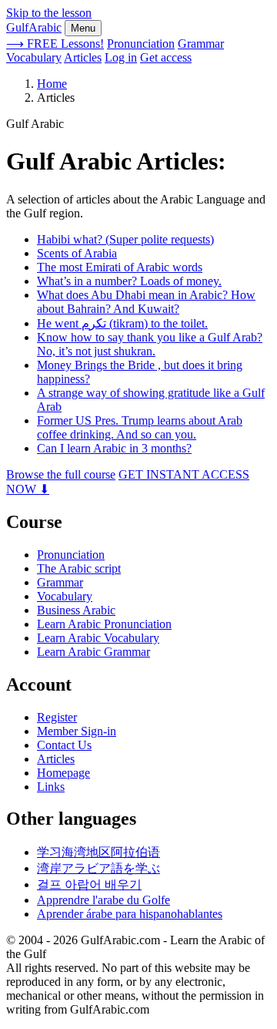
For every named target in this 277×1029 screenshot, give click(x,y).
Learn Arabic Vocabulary (98, 637)
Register (57, 717)
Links (51, 786)
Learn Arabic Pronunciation (104, 624)
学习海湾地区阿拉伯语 (98, 852)
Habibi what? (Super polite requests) (125, 239)
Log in (121, 57)
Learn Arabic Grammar (93, 651)
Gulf (34, 27)
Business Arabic (76, 610)
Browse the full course (60, 474)
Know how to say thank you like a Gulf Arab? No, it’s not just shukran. (149, 344)
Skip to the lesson (49, 12)
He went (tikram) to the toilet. (122, 323)
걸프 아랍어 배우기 (89, 884)
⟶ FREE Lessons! (55, 43)
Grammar (201, 43)
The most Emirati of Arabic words (119, 267)
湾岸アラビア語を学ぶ (98, 868)
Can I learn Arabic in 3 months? (114, 448)
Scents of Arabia (77, 253)
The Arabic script (79, 568)
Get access (166, 57)
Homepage (63, 772)
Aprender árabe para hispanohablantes (129, 913)
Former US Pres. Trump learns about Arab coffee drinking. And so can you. (139, 427)
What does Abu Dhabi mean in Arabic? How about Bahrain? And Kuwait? (146, 301)
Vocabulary (34, 57)
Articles (83, 57)
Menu (83, 28)
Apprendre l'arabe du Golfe (103, 899)
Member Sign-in (76, 731)
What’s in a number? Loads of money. (129, 281)
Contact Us (64, 745)
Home (52, 83)
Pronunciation (141, 43)
